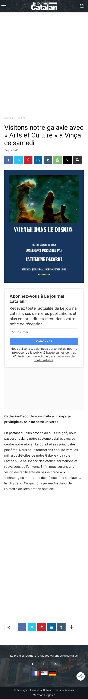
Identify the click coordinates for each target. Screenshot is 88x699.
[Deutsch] (52, 676)
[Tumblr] (48, 160)
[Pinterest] (28, 160)
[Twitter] (18, 160)
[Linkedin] (38, 160)
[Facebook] (8, 160)
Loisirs (21, 118)
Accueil (8, 118)
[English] (44, 676)
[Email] (67, 160)
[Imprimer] (77, 160)
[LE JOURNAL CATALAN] (44, 6)
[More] (71, 627)
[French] (36, 676)
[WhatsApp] (57, 160)
